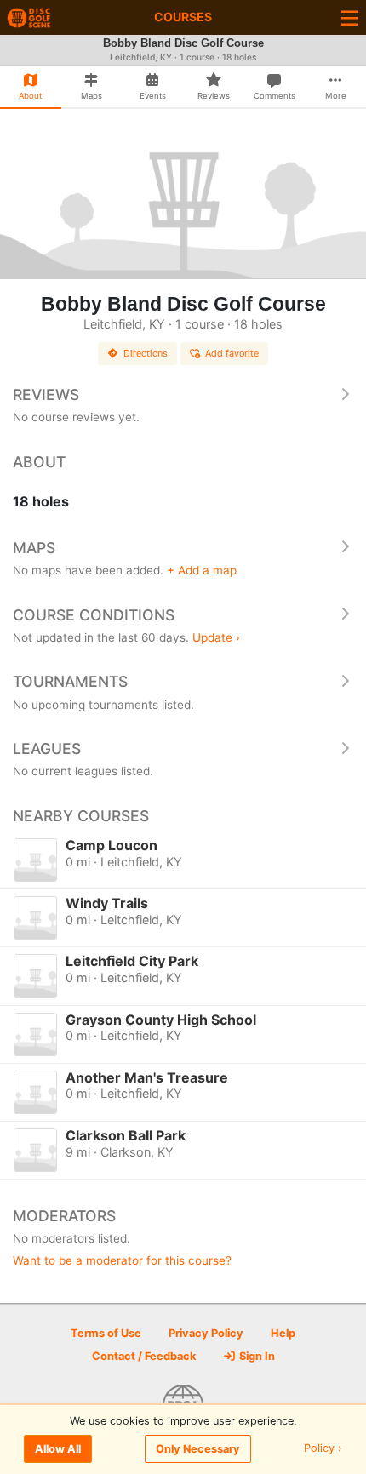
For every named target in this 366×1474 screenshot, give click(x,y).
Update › (216, 637)
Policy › (323, 1448)
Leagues (47, 748)
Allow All (58, 1449)
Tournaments (70, 681)
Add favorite (232, 353)
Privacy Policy (206, 1333)
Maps (34, 548)
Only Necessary (198, 1449)
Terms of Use (106, 1333)
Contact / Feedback (144, 1356)
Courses (183, 16)
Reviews (46, 394)
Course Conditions (93, 615)
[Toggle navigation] (349, 17)
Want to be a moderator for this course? (122, 1260)
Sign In (256, 1356)
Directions (145, 353)
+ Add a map (202, 570)
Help (283, 1333)
